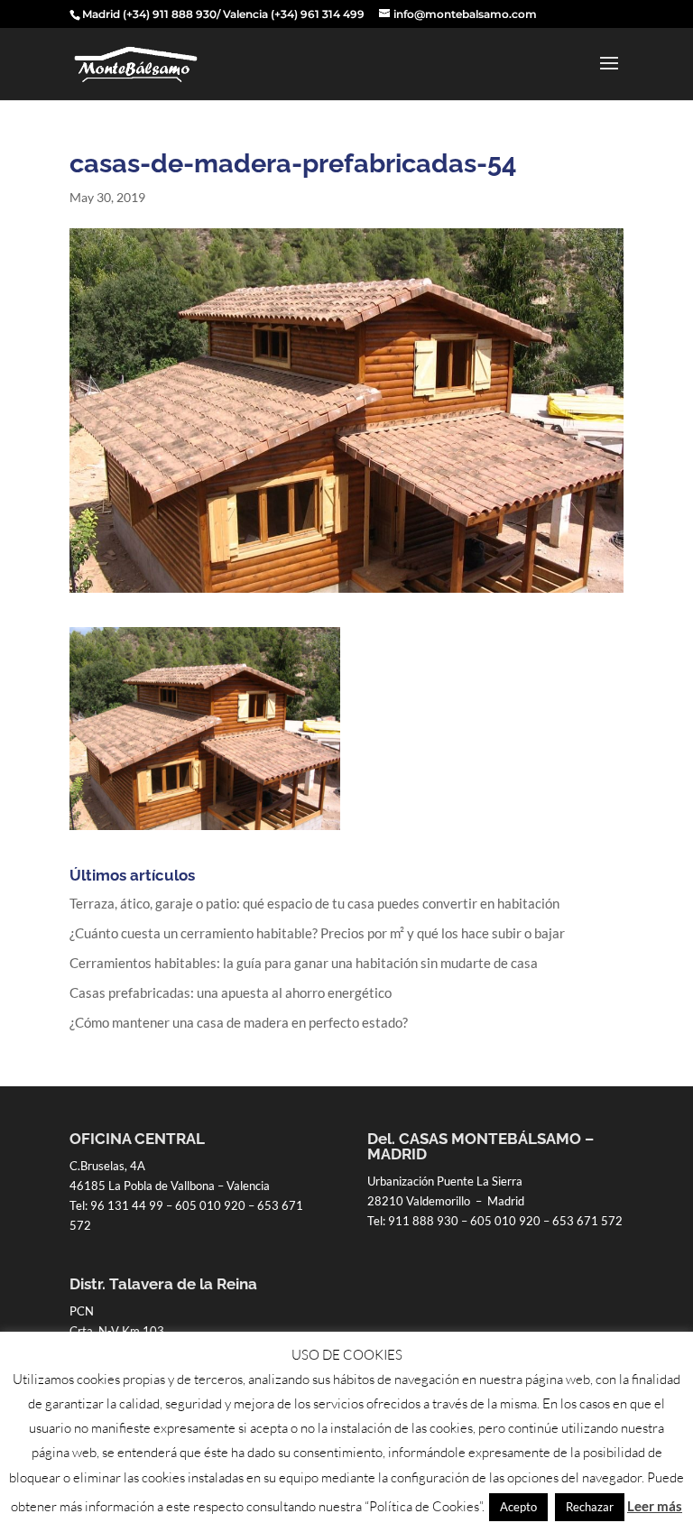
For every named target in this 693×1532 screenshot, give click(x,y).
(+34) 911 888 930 (170, 14)
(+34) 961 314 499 (318, 14)
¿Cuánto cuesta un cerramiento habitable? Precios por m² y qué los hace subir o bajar (317, 933)
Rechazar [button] (590, 1507)
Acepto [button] (518, 1507)
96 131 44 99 (126, 1205)
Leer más (654, 1506)
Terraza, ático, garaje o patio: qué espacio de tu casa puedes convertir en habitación (314, 903)
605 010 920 (210, 1205)
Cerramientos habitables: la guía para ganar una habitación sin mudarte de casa (303, 963)
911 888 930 (423, 1221)
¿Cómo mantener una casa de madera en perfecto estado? (238, 1022)
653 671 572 (587, 1221)
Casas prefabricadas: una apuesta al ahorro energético (230, 992)
